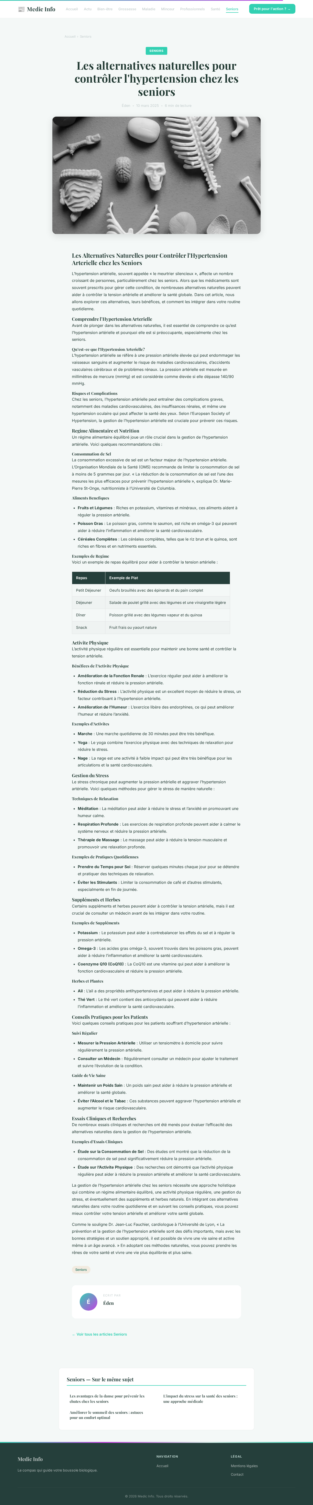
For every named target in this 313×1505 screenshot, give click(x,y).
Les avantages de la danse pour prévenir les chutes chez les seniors (107, 1399)
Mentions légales (244, 1466)
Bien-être (104, 9)
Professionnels (192, 9)
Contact (237, 1474)
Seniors (232, 9)
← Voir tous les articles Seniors (99, 1334)
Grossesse (127, 9)
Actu (87, 9)
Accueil (72, 9)
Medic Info (36, 9)
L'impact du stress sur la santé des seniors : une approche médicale (200, 1399)
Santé (215, 9)
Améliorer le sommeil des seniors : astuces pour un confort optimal (106, 1415)
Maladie (148, 9)
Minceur (167, 9)
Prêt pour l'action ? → (272, 9)
